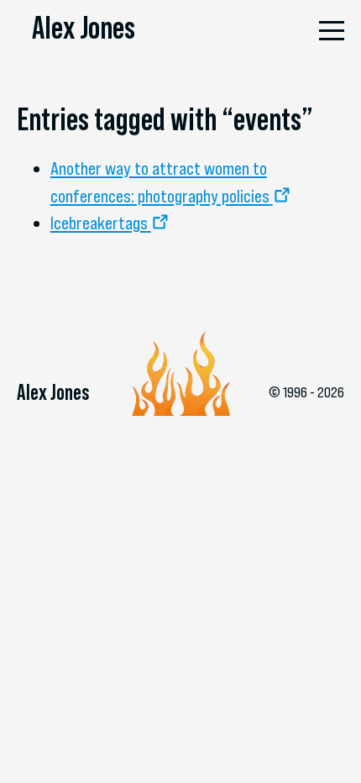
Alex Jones (83, 27)
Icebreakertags (99, 223)
